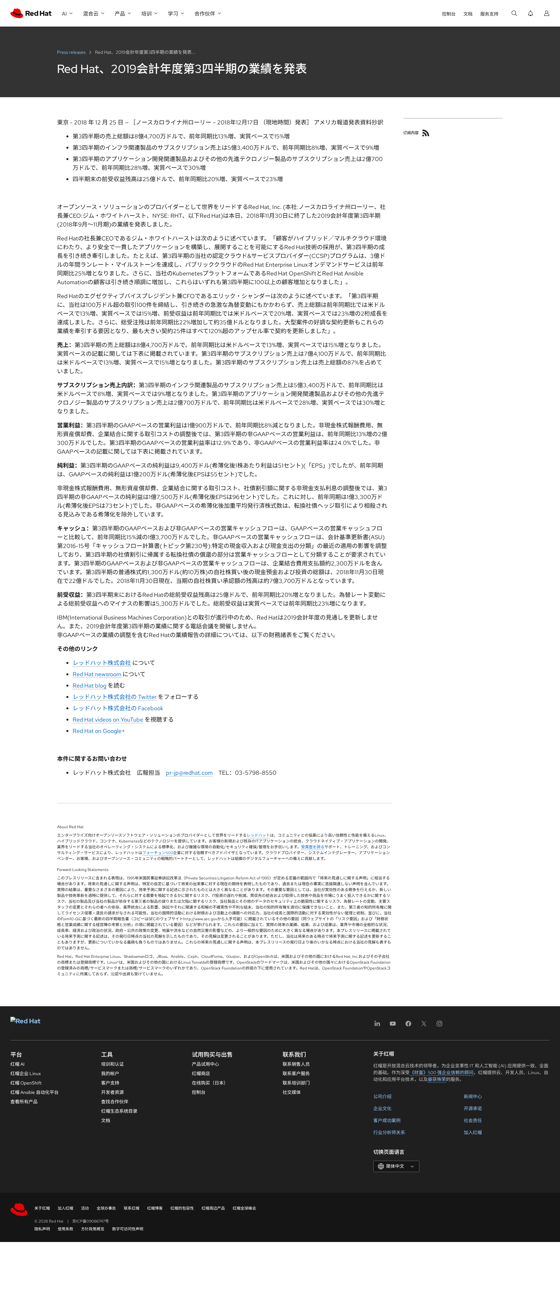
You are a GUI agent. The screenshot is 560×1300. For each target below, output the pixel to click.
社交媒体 (292, 1092)
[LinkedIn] (377, 1025)
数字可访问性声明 (127, 1229)
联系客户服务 (296, 1073)
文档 (467, 14)
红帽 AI (17, 1064)
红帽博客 (155, 1208)
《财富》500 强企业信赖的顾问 (441, 1072)
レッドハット (258, 835)
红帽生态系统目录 (119, 1111)
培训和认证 (112, 1064)
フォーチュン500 (157, 852)
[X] (424, 1025)
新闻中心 (473, 1096)
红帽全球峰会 (244, 1208)
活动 (85, 1208)
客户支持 (110, 1083)
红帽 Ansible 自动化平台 (34, 1092)
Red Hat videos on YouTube (108, 719)
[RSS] (426, 133)
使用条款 (65, 1229)
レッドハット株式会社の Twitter (115, 697)
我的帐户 (110, 1073)
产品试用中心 (205, 1064)
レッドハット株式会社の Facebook (118, 708)
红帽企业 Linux (25, 1073)
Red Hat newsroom (97, 674)
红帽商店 (201, 1073)
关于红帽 (42, 1208)
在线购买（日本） (210, 1083)
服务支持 (489, 14)
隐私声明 (42, 1229)
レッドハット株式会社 (102, 663)
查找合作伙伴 (114, 1102)
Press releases (72, 52)
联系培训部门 (296, 1083)
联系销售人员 (296, 1064)
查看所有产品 (24, 1102)
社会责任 (473, 1120)
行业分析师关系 (389, 1132)
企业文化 (382, 1108)
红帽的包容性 (182, 1208)
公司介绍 (382, 1096)
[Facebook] (408, 1025)
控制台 (449, 14)
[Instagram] (439, 1025)
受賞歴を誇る (312, 847)
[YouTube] (393, 1025)
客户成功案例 (387, 1120)
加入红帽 (473, 1132)
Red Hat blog (89, 685)
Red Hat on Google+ (99, 731)
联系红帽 (131, 1208)
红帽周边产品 (213, 1208)
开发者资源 (112, 1092)
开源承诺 (473, 1108)
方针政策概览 (92, 1229)
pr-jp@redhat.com (189, 772)
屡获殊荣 (437, 1079)
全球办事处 (106, 1208)
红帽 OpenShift (25, 1083)
